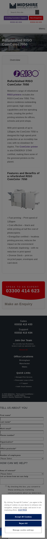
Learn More (22, 510)
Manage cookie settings (23, 530)
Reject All (23, 523)
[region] (23, 516)
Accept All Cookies (23, 517)
